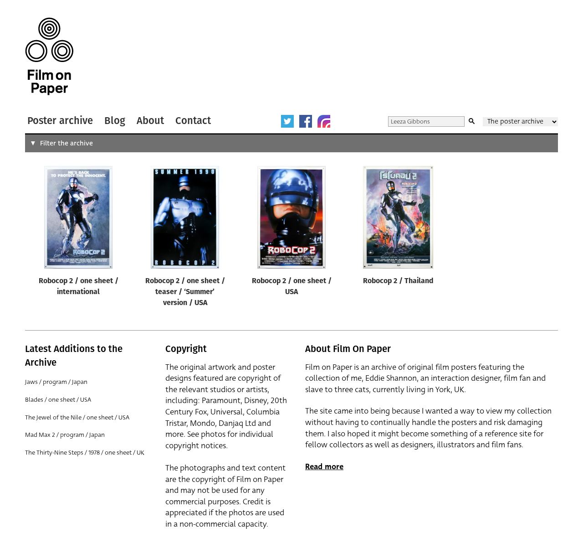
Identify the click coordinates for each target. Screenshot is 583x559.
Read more (324, 466)
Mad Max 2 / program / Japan (65, 434)
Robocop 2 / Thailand (398, 281)
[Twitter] (287, 121)
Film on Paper (49, 56)
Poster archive (60, 120)
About (150, 120)
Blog (114, 120)
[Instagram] (323, 121)
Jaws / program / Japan (56, 382)
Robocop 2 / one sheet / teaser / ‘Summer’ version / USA (185, 292)
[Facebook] (305, 121)
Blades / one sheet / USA (58, 399)
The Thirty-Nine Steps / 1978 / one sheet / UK (84, 452)
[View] (78, 219)
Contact (193, 120)
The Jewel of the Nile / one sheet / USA (77, 417)
